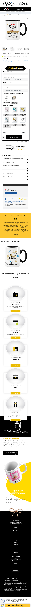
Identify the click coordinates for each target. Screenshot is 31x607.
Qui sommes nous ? (15, 539)
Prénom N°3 (8, 88)
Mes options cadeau (7, 105)
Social (15, 527)
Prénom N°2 (8, 82)
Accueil (3, 14)
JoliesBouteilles (18, 590)
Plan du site (15, 544)
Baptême (15, 558)
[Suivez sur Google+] (16, 530)
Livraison (15, 542)
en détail (16, 311)
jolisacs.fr (15, 570)
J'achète (15, 552)
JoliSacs (11, 589)
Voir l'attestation (10, 193)
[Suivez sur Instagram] (19, 530)
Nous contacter (15, 540)
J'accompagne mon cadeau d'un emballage (12, 93)
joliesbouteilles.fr (15, 571)
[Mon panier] (6, 9)
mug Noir (7, 14)
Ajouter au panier (13, 137)
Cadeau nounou (15, 560)
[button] (27, 18)
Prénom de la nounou (8, 71)
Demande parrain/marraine (15, 559)
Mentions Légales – (15, 600)
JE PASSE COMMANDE (10, 452)
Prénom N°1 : (8, 77)
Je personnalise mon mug (16, 605)
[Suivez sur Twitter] (14, 530)
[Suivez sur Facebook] (11, 530)
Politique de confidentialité (18, 601)
